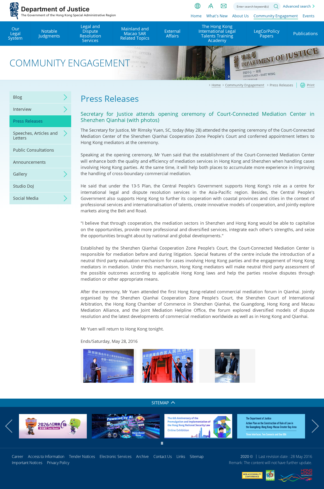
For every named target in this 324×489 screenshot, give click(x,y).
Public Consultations (33, 150)
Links (180, 456)
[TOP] (317, 392)
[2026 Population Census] (53, 437)
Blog (17, 97)
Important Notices (27, 462)
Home (196, 16)
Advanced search (297, 6)
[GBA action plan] (271, 437)
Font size (210, 5)
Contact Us (162, 456)
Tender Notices (82, 456)
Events (309, 16)
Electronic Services (115, 456)
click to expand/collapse (64, 97)
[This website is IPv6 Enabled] (270, 476)
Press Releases (28, 121)
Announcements (29, 162)
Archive (142, 456)
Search (276, 6)
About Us (240, 16)
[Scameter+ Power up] (126, 437)
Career (17, 456)
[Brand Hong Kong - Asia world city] (295, 476)
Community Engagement (276, 16)
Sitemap (197, 456)
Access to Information (46, 456)
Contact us (223, 5)
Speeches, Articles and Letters (35, 135)
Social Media (25, 198)
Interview (22, 109)
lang (197, 5)
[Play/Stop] (162, 443)
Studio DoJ (23, 186)
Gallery (20, 174)
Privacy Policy (58, 462)
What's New (216, 16)
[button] (12, 426)
